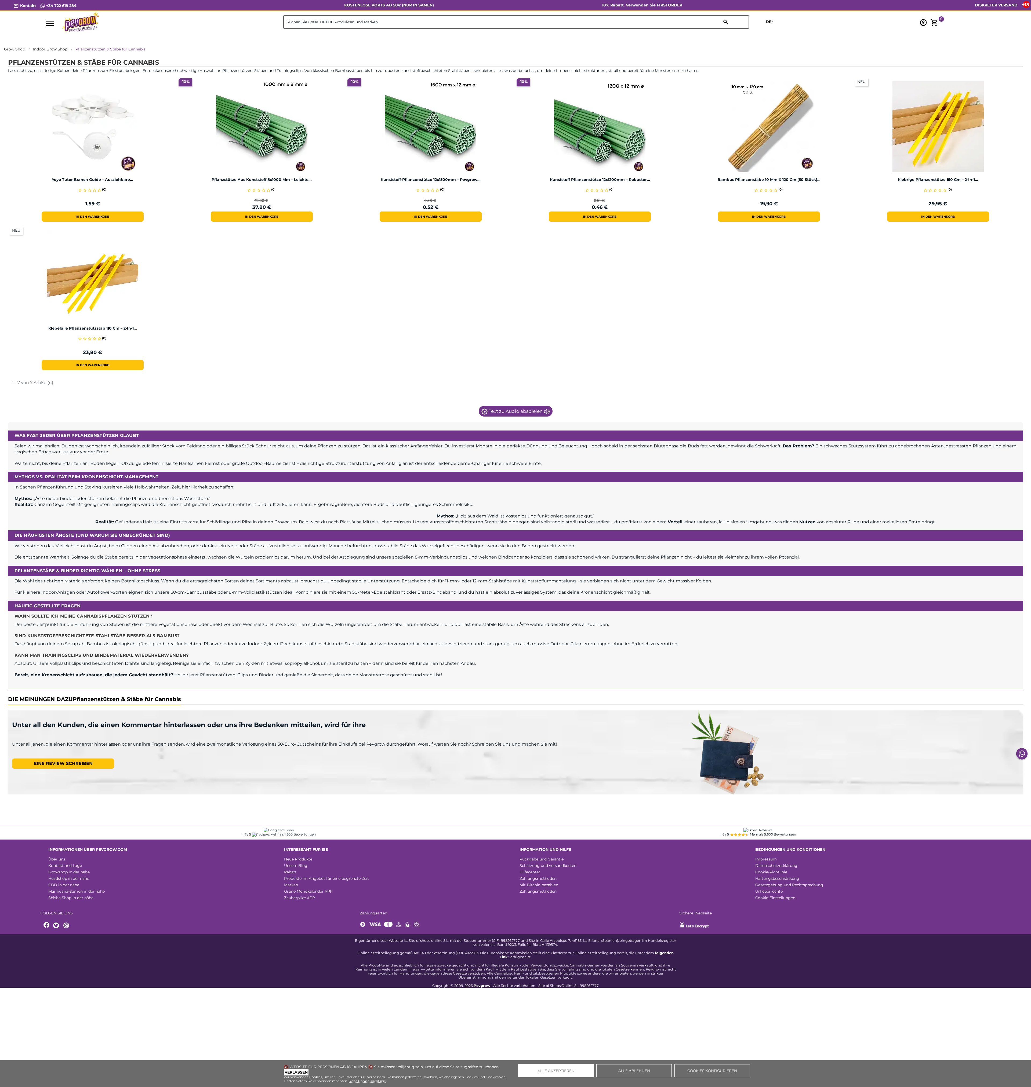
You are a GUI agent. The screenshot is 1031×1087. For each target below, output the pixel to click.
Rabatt (290, 872)
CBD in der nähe (63, 884)
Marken (291, 884)
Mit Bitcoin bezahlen (539, 884)
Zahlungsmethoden (538, 878)
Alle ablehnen (634, 1070)
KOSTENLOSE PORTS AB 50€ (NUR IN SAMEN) (389, 5)
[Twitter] (57, 925)
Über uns (56, 859)
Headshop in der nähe (68, 878)
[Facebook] (46, 925)
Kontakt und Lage (65, 865)
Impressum (766, 859)
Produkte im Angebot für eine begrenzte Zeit (326, 878)
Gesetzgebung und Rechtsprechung (789, 884)
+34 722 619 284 (61, 5)
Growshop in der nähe (69, 872)
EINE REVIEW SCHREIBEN (63, 763)
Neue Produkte (298, 859)
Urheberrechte (769, 891)
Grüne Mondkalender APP (308, 891)
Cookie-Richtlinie (771, 872)
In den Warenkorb (93, 216)
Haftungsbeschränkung (777, 878)
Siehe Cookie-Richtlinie (367, 1081)
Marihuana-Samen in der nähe (76, 891)
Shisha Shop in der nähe (70, 897)
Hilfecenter (530, 872)
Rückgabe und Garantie (542, 859)
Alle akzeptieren (556, 1070)
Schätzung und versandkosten (548, 865)
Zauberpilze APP (299, 897)
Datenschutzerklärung (776, 865)
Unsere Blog (295, 865)
